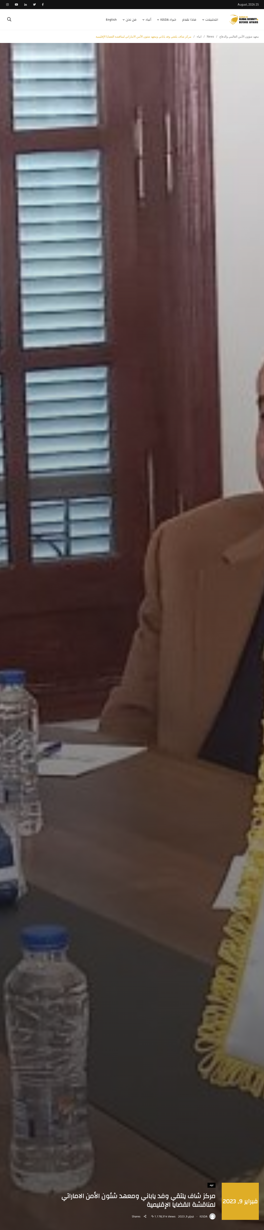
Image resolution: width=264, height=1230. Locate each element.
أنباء (148, 19)
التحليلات (211, 19)
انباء (211, 1185)
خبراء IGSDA (168, 19)
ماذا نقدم (189, 19)
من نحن (131, 19)
